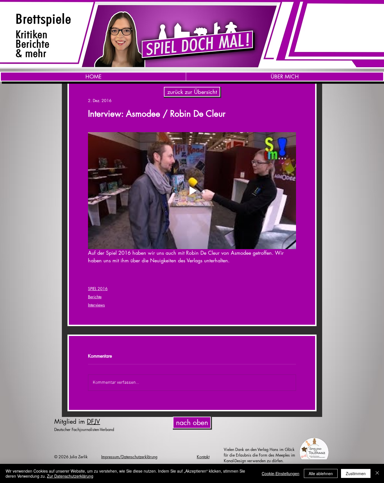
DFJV (93, 421)
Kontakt (203, 456)
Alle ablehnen (321, 473)
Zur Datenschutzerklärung (70, 476)
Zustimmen (356, 473)
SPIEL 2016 (98, 288)
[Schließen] (377, 473)
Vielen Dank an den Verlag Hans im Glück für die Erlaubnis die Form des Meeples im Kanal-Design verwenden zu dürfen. (259, 455)
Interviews (96, 305)
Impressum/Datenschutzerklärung (129, 456)
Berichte (94, 296)
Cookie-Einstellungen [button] (280, 473)
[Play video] (192, 190)
